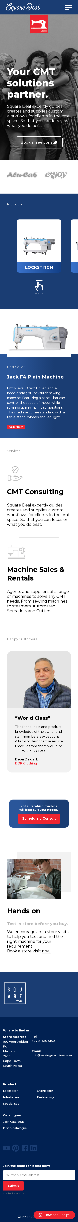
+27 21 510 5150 (43, 1041)
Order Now (16, 426)
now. (46, 951)
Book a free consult (39, 142)
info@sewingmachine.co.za (52, 1055)
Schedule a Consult (39, 818)
